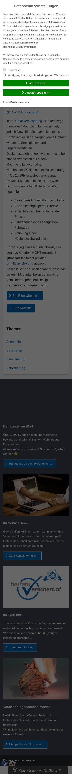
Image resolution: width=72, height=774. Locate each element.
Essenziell (14, 70)
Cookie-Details (10, 102)
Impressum (23, 102)
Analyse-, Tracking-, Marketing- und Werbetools (38, 75)
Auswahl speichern (37, 92)
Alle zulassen (37, 83)
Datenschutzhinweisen (25, 42)
